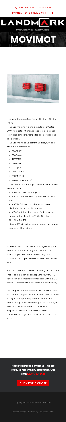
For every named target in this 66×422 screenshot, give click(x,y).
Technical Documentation (34, 341)
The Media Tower (46, 411)
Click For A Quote (33, 383)
